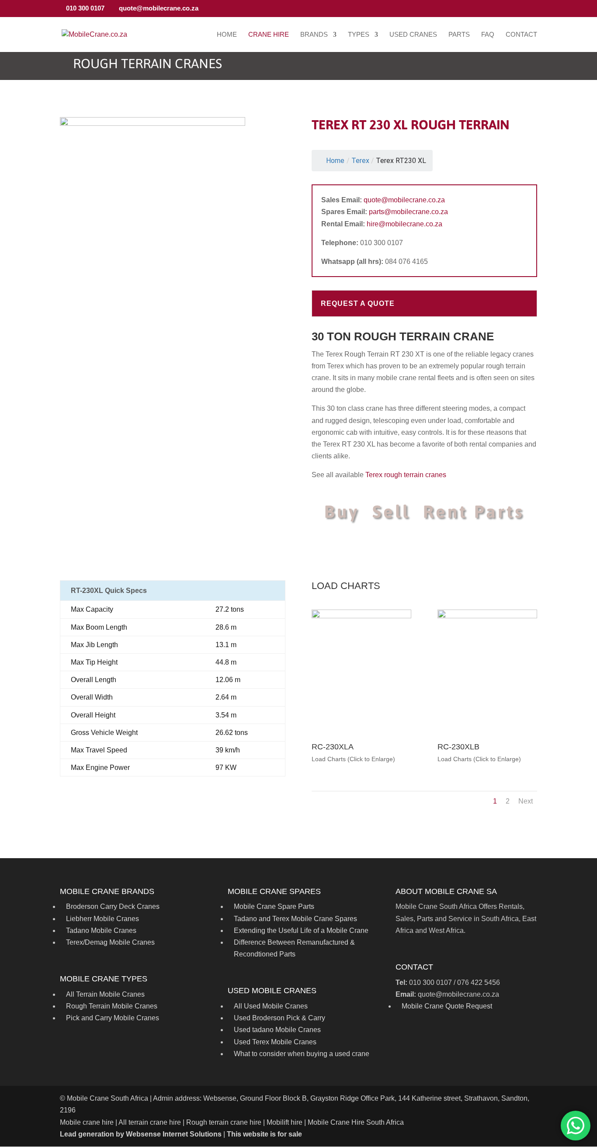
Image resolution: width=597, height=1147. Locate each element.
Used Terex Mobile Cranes (275, 1042)
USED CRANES (413, 34)
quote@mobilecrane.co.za (404, 200)
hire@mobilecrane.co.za (404, 224)
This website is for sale (264, 1134)
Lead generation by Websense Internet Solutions (141, 1134)
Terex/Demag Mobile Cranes (110, 942)
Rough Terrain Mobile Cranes (111, 1006)
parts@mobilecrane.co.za (408, 211)
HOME (227, 34)
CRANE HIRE (268, 34)
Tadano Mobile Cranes (101, 930)
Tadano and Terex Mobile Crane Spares (295, 918)
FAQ (487, 34)
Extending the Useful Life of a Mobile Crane (301, 930)
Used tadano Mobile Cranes (277, 1029)
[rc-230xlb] (487, 616)
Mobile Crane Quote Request (447, 1006)
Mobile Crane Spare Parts (274, 906)
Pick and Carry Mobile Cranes (112, 1018)
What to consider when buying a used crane (301, 1053)
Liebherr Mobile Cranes (102, 918)
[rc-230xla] (361, 616)
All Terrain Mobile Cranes (105, 994)
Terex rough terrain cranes (405, 474)
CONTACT (521, 34)
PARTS (459, 34)
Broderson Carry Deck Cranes (113, 906)
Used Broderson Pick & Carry (279, 1018)
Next (525, 801)
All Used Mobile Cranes (271, 1006)
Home (335, 160)
